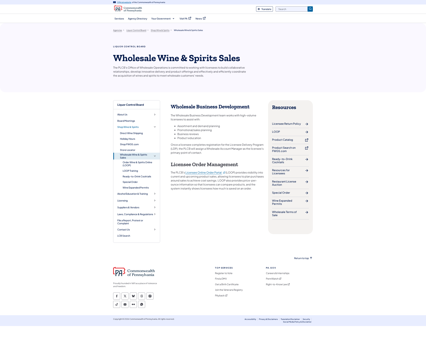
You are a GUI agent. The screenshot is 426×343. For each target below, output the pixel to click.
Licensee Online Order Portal (205, 172)
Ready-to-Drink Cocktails (137, 176)
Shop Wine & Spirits (128, 127)
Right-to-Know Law (276, 284)
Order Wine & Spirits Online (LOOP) (137, 164)
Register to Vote (223, 273)
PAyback (220, 295)
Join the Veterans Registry (229, 289)
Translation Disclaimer (290, 319)
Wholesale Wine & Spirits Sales (133, 156)
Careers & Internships (277, 273)
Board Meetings (126, 120)
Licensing (122, 200)
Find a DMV (221, 278)
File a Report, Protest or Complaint (130, 222)
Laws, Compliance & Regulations (135, 214)
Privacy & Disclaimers (268, 319)
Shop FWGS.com (129, 144)
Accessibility (250, 319)
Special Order (130, 181)
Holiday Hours (127, 138)
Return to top (301, 258)
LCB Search (123, 235)
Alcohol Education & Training (132, 193)
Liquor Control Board (130, 104)
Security (306, 319)
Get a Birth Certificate (227, 284)
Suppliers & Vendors (128, 207)
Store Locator (127, 149)
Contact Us (123, 229)
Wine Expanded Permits (136, 187)
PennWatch (272, 278)
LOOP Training (130, 170)
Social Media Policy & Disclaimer (297, 322)
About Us (122, 114)
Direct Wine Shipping (131, 133)
